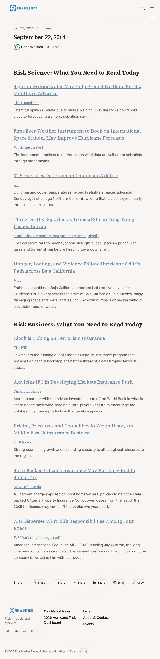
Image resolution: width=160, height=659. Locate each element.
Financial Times (27, 391)
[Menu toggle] (151, 8)
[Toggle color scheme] (83, 651)
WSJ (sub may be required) (37, 537)
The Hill (20, 347)
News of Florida (27, 486)
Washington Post (28, 147)
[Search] (143, 8)
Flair (72, 651)
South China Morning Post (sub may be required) (56, 235)
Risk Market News (26, 651)
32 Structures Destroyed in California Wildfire (66, 175)
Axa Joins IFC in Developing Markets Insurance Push (73, 382)
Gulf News (23, 442)
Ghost (63, 651)
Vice (17, 280)
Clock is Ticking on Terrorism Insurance (59, 338)
